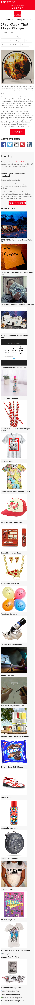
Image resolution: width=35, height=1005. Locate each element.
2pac (3, 37)
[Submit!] (16, 144)
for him (4, 45)
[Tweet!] (10, 144)
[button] (8, 2)
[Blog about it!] (29, 144)
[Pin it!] (22, 144)
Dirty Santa (19, 41)
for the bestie (14, 45)
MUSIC (13, 32)
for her (28, 41)
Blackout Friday (13, 37)
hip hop (24, 45)
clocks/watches (7, 41)
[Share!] (3, 144)
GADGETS (6, 32)
